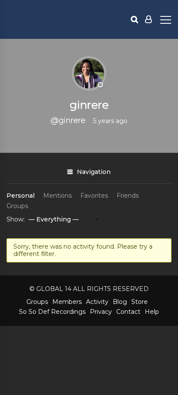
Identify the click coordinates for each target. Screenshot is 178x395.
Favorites (94, 196)
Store (139, 302)
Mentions (57, 196)
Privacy (101, 312)
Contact (128, 312)
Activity (97, 302)
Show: (15, 219)
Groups (17, 206)
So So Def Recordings (52, 312)
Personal (20, 196)
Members (67, 302)
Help (152, 312)
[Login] (148, 19)
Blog (120, 302)
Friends (128, 196)
